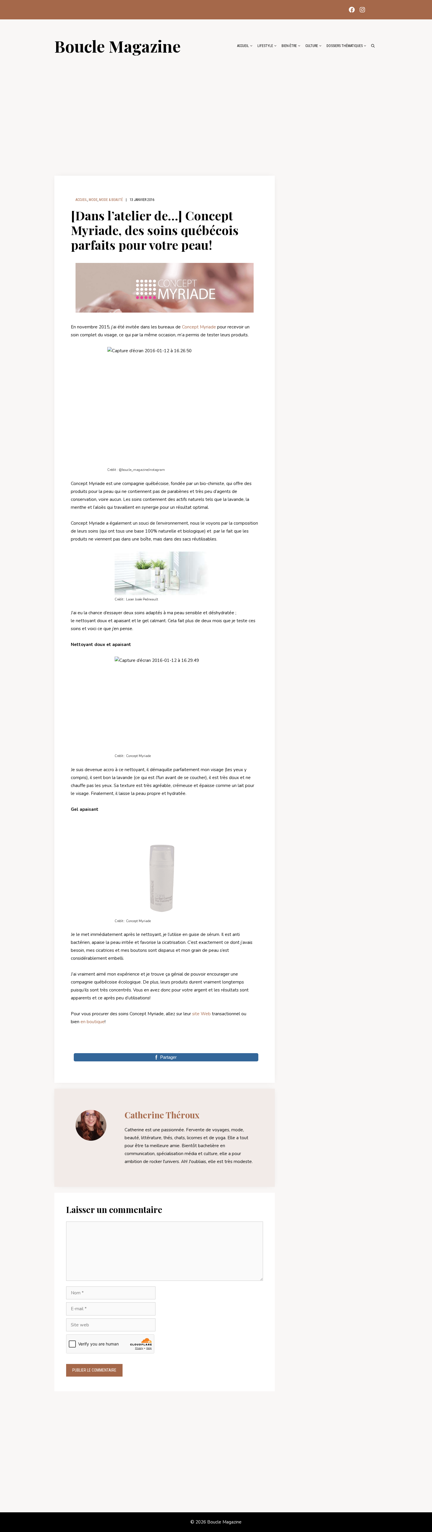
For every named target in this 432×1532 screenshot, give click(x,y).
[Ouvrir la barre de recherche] (373, 46)
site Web (201, 1014)
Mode (93, 200)
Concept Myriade (199, 327)
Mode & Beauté (111, 200)
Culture (311, 46)
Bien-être (289, 46)
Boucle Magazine (117, 46)
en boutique (93, 1022)
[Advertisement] (216, 112)
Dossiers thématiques (344, 46)
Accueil (243, 46)
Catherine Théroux (162, 1114)
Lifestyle (265, 46)
